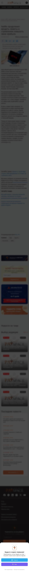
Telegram (15, 560)
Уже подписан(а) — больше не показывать (15, 569)
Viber (15, 564)
